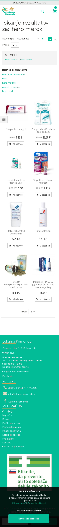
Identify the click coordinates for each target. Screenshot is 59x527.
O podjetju (7, 411)
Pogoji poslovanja (11, 431)
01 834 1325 (8, 352)
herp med (7, 91)
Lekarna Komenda (18, 401)
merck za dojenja (11, 87)
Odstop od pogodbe (13, 446)
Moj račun (7, 415)
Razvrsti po (8, 38)
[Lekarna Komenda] (8, 9)
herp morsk (26, 59)
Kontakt (6, 442)
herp (4, 78)
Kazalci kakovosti (11, 434)
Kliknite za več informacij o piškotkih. (29, 503)
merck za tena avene (13, 74)
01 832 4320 (30, 388)
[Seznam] (55, 39)
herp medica (9, 82)
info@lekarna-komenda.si (15, 371)
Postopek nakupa (11, 427)
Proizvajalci (8, 438)
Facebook (7, 376)
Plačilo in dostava (11, 423)
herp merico (11, 59)
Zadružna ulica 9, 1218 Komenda (19, 348)
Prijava (5, 419)
